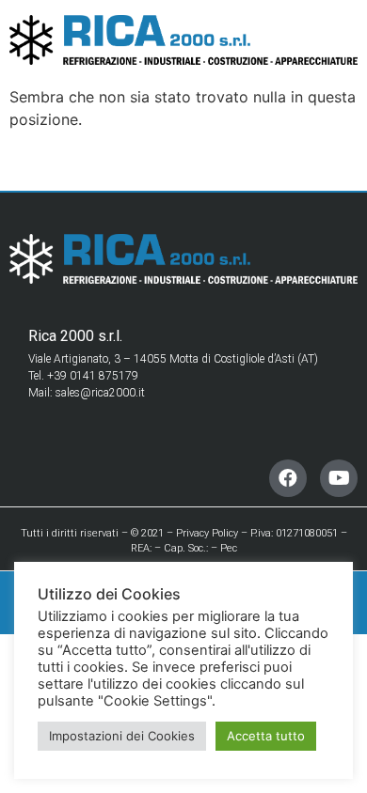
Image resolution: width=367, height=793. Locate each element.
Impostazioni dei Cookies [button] (122, 735)
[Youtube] (339, 478)
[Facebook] (288, 478)
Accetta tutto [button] (266, 735)
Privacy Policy (207, 533)
